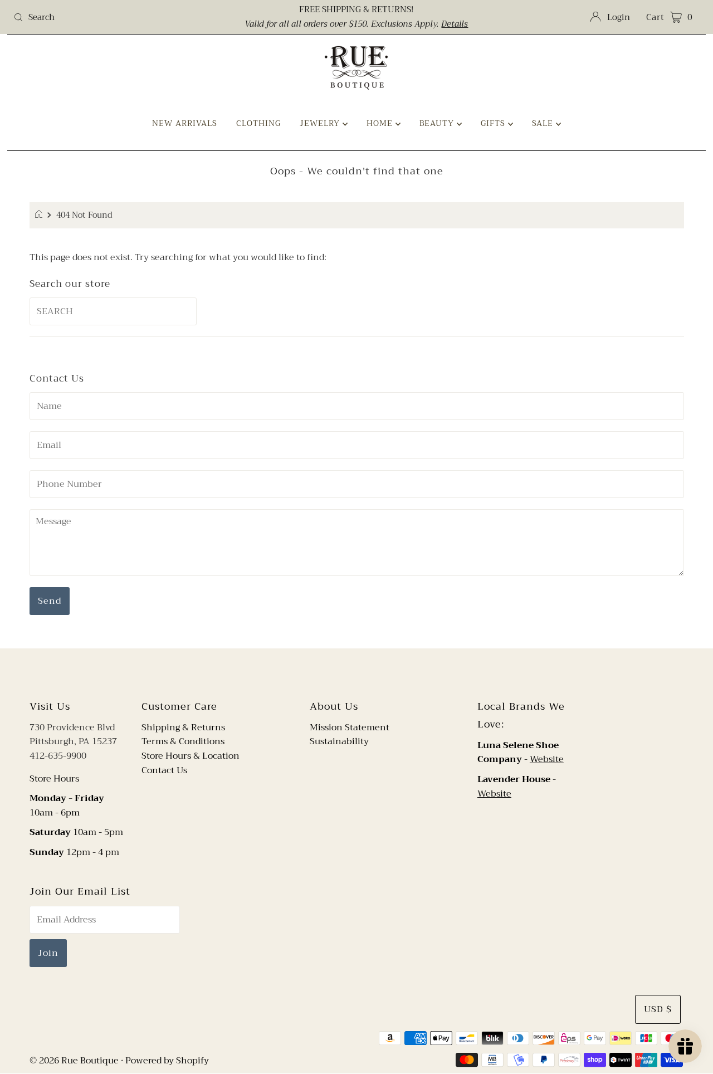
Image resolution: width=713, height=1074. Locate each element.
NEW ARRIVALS (184, 123)
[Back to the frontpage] (40, 216)
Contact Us (164, 770)
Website (547, 759)
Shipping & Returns (183, 727)
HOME (381, 123)
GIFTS (494, 123)
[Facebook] (346, 672)
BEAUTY (438, 123)
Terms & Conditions (182, 741)
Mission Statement (349, 727)
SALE (544, 123)
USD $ (658, 1009)
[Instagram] (365, 672)
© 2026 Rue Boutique (74, 1060)
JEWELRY (321, 123)
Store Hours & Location (190, 756)
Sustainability (339, 741)
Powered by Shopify (167, 1060)
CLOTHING (258, 123)
